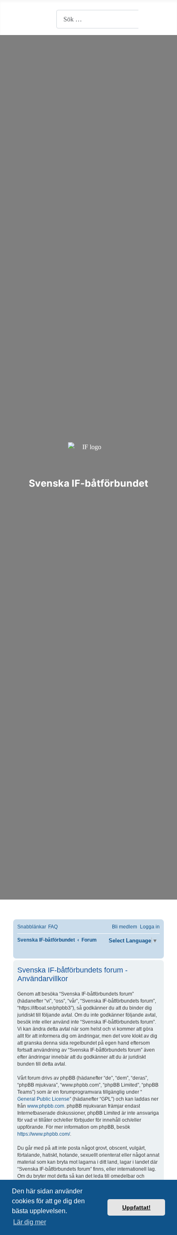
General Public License (43, 1099)
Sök (152, 19)
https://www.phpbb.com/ (43, 1134)
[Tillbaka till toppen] (166, 1224)
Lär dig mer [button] (29, 1222)
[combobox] (97, 19)
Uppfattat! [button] (136, 1207)
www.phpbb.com (45, 1106)
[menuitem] (53, 927)
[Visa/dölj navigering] (18, 19)
